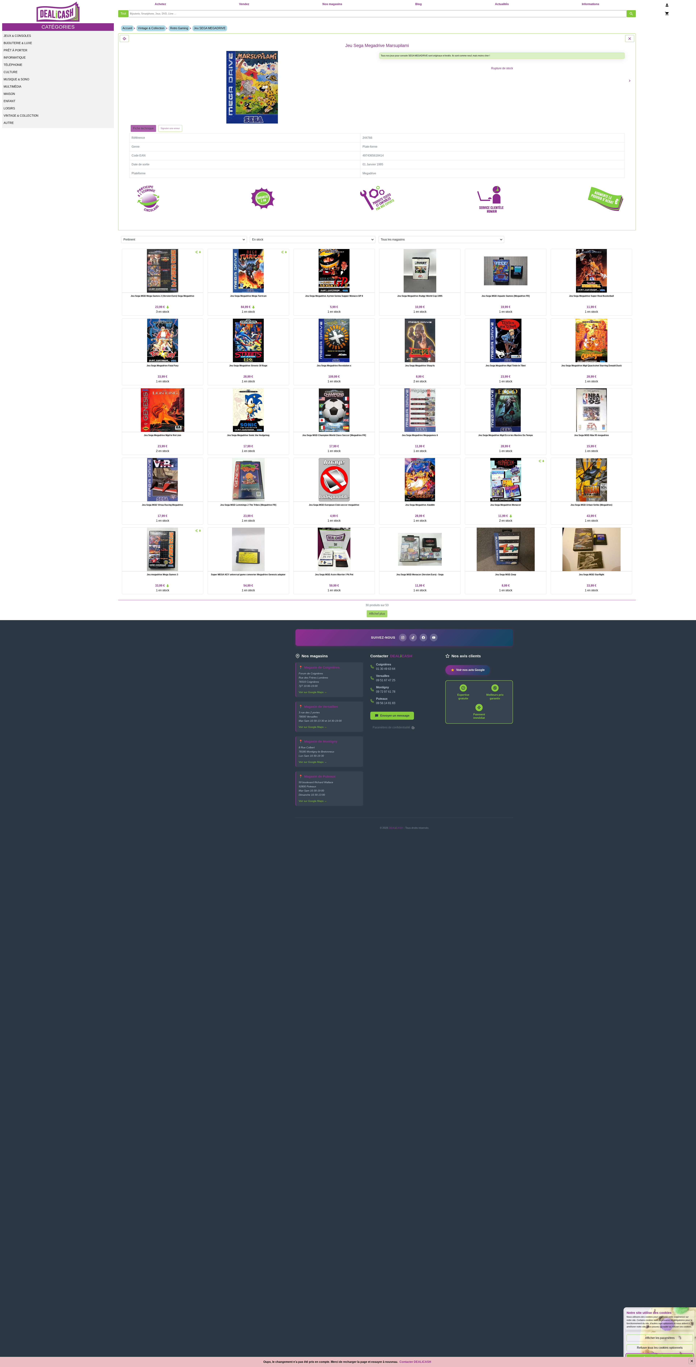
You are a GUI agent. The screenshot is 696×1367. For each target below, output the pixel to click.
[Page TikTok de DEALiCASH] (413, 637)
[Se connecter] (667, 5)
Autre (9, 122)
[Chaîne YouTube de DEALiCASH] (434, 637)
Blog (418, 4)
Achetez (160, 4)
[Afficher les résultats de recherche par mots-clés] (631, 13)
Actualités (502, 4)
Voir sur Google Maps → (313, 692)
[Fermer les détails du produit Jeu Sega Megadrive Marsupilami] (124, 38)
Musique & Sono (16, 79)
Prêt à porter (15, 50)
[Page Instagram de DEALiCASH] (403, 637)
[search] (377, 13)
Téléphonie (13, 64)
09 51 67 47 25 (385, 680)
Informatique (15, 57)
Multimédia (12, 86)
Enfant (9, 101)
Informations (590, 4)
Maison (9, 93)
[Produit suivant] (629, 80)
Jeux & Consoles (17, 35)
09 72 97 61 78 (385, 691)
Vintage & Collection (21, 115)
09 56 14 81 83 (385, 703)
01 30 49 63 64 (385, 668)
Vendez (244, 4)
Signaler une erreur (170, 128)
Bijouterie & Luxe (18, 43)
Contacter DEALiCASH (415, 1361)
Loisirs (9, 108)
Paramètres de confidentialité (392, 727)
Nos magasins (332, 4)
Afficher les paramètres (660, 1337)
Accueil (127, 28)
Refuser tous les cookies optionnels (660, 1347)
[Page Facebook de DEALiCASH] (423, 637)
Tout (123, 13)
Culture (11, 72)
